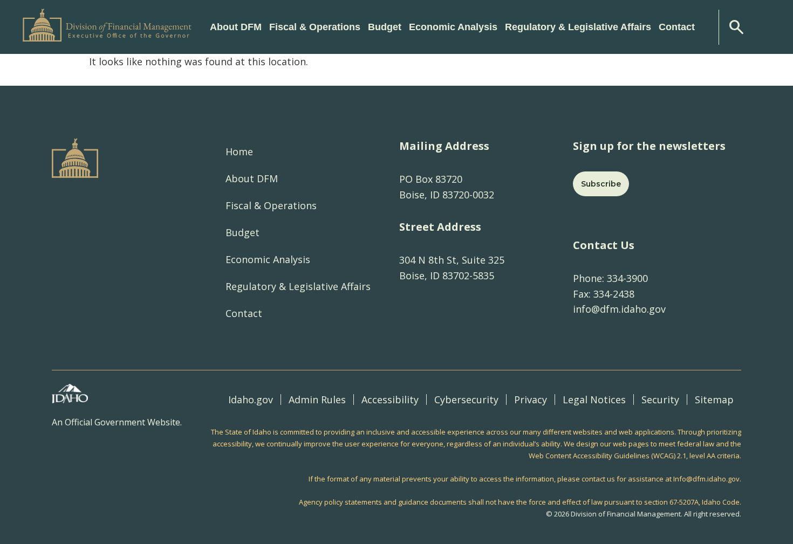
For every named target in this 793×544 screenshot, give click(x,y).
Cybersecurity (466, 399)
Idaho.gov (250, 399)
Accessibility (390, 399)
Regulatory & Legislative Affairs (298, 286)
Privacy (530, 399)
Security (660, 399)
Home (239, 151)
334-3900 (626, 278)
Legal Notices (594, 399)
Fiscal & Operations (271, 205)
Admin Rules (317, 399)
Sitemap (714, 399)
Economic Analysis (267, 259)
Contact (677, 27)
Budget (242, 232)
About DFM (251, 178)
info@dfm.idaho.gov (619, 308)
